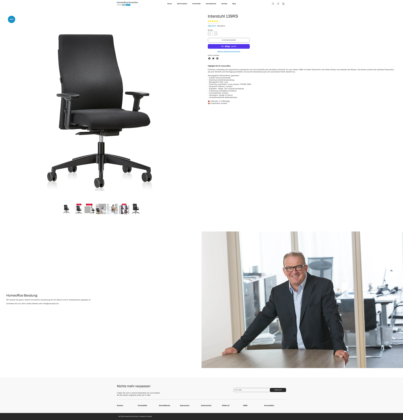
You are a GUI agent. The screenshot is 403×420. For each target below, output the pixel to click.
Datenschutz (206, 405)
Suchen (120, 405)
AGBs (245, 405)
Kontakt (224, 4)
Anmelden (278, 390)
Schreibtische (211, 4)
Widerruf (225, 405)
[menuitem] (169, 3)
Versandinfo (269, 405)
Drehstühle (196, 4)
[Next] (196, 107)
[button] (213, 21)
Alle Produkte (182, 4)
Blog (234, 4)
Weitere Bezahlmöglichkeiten (228, 51)
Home (169, 4)
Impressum (184, 405)
